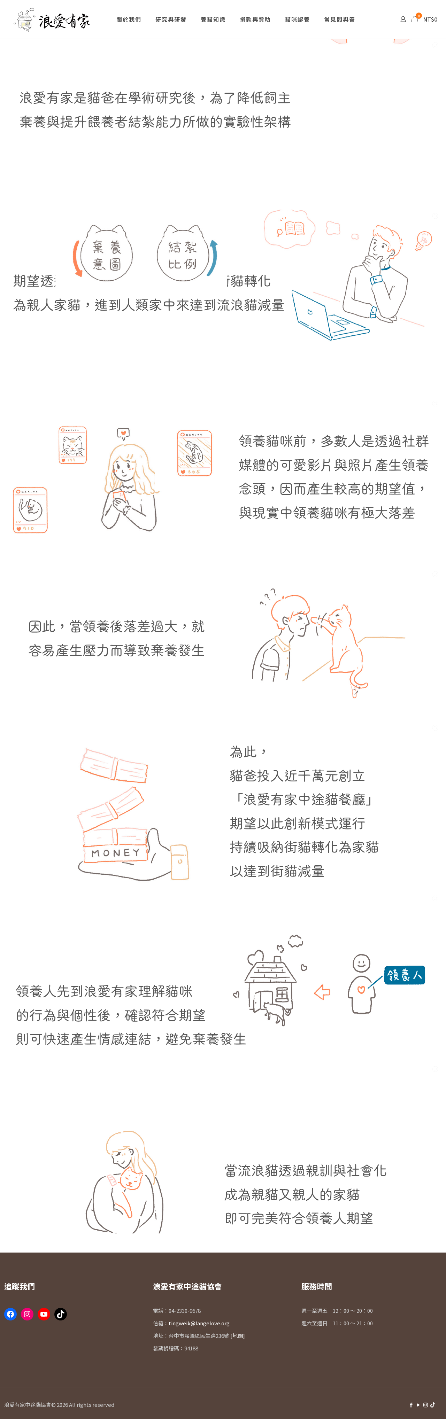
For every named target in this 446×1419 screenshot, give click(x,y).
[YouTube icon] (418, 1404)
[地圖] (237, 1335)
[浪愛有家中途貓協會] (53, 19)
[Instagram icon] (425, 1404)
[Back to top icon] (398, 1404)
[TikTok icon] (432, 1404)
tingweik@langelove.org (199, 1323)
